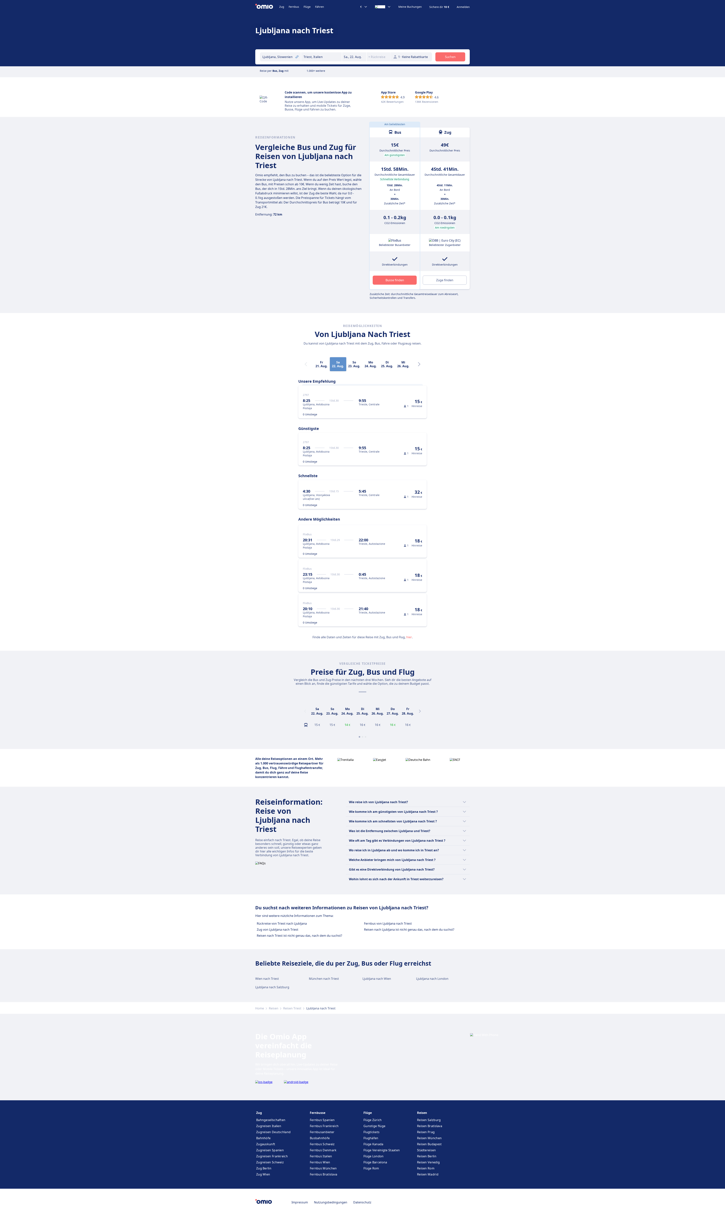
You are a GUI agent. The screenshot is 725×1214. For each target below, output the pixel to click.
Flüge (307, 7)
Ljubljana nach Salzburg (272, 987)
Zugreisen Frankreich (272, 1156)
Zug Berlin (263, 1168)
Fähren (319, 7)
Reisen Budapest (429, 1144)
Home (259, 1008)
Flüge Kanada (373, 1144)
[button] (354, 56)
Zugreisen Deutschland (273, 1132)
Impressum (300, 1202)
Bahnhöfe (263, 1138)
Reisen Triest (292, 1008)
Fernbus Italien (321, 1156)
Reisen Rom (425, 1168)
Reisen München (429, 1138)
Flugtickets (371, 1132)
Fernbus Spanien (322, 1120)
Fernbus (294, 7)
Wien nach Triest (267, 979)
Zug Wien (263, 1174)
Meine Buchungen (410, 6)
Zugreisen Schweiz (270, 1162)
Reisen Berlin (426, 1156)
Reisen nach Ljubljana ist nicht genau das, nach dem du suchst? (409, 929)
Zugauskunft (265, 1144)
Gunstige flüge (374, 1126)
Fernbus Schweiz (322, 1144)
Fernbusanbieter (322, 1132)
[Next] (419, 364)
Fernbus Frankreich (324, 1126)
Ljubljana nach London (432, 979)
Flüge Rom (371, 1168)
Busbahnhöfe (320, 1138)
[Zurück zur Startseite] (267, 7)
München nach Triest (324, 979)
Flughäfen (370, 1138)
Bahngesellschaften (270, 1120)
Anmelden (463, 7)
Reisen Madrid (427, 1174)
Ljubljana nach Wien (376, 979)
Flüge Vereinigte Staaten (381, 1150)
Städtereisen (426, 1150)
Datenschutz (362, 1202)
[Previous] (305, 711)
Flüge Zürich (372, 1120)
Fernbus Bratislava (323, 1174)
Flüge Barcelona (375, 1162)
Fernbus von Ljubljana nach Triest (388, 923)
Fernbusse (317, 1113)
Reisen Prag (426, 1132)
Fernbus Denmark (323, 1150)
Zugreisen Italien (268, 1126)
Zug (281, 7)
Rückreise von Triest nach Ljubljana (282, 923)
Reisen (273, 1008)
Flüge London (373, 1156)
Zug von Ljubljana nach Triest (277, 929)
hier (409, 637)
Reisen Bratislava (429, 1126)
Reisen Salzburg (429, 1120)
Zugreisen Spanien (270, 1150)
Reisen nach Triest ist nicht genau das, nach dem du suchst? (299, 935)
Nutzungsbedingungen (330, 1202)
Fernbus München (323, 1168)
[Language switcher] (383, 7)
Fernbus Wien (320, 1162)
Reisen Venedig (428, 1162)
